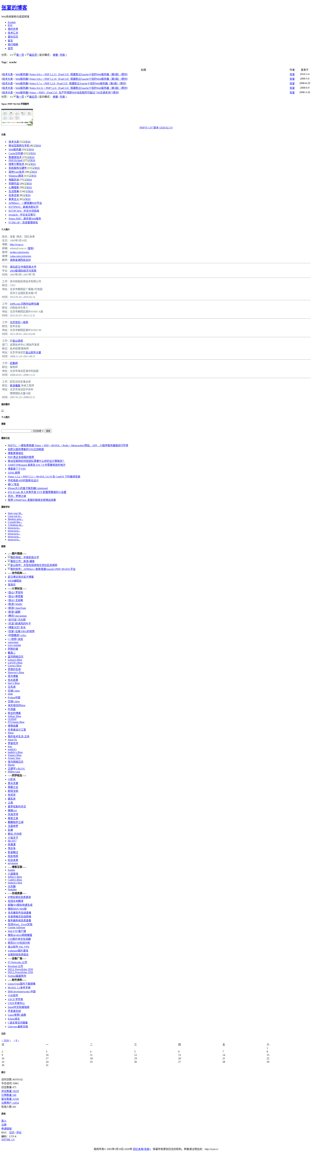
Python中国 (14, 697)
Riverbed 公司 (15, 966)
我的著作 (5, 404)
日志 (11, 1132)
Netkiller (12, 889)
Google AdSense (16, 927)
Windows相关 (16, 175)
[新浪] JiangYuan (17, 608)
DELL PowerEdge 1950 (20, 972)
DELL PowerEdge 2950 (20, 969)
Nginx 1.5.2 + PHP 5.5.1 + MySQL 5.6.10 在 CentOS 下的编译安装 (44, 476)
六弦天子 (13, 837)
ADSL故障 (14, 472)
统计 (3, 1072)
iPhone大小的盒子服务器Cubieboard (28, 488)
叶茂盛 (12, 709)
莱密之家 (13, 818)
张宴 (292, 74)
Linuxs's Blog (15, 659)
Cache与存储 (16, 153)
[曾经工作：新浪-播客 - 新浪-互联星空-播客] (21, 561)
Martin (11, 765)
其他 (3, 1113)
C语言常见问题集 (18, 1022)
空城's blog (14, 690)
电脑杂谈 (14, 179)
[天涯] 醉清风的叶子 (19, 623)
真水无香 (13, 783)
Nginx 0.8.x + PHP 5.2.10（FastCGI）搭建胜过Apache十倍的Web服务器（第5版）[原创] (78, 79)
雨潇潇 (12, 844)
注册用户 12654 (10, 1102)
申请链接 (6, 1128)
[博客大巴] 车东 (17, 627)
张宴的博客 (14, 8)
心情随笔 (14, 187)
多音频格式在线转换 (19, 916)
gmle (10, 693)
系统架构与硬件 (18, 168)
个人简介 (5, 229)
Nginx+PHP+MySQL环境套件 (15, 104)
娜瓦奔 (12, 798)
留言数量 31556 (10, 1099)
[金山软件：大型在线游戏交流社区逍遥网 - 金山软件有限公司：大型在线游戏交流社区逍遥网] (32, 565)
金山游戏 (18, 340)
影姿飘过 (13, 852)
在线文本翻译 (15, 901)
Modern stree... (15, 519)
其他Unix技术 (16, 172)
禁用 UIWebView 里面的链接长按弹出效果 (32, 500)
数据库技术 (15, 157)
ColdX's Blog (15, 879)
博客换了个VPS (17, 468)
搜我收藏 (13, 725)
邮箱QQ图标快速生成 (20, 905)
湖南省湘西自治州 (20, 260)
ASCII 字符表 (15, 999)
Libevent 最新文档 (18, 1026)
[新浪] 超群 (14, 612)
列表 (62, 55)
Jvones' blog (14, 758)
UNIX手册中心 (16, 1003)
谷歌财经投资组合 (18, 954)
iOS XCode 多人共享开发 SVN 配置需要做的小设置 (37, 492)
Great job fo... (15, 516)
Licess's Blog (14, 665)
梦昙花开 (13, 743)
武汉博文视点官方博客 (21, 576)
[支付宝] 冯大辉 (17, 619)
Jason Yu (12, 739)
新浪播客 (15, 385)
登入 (3, 1120)
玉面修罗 (13, 826)
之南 (10, 802)
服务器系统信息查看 (19, 920)
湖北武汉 (15, 266)
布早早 (12, 795)
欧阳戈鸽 (13, 791)
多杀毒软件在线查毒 (19, 912)
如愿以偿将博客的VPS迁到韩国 (26, 449)
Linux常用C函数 (17, 1015)
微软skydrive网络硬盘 (20, 935)
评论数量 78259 (10, 1091)
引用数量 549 (8, 1095)
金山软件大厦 (33, 352)
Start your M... (15, 513)
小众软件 (13, 995)
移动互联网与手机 (19, 145)
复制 (30, 248)
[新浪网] (11, 381)
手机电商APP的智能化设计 (23, 480)
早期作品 (14, 183)
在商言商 (14, 195)
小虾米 (12, 779)
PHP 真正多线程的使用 (21, 457)
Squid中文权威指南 (18, 1007)
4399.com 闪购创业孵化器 (24, 303)
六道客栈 (13, 873)
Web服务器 (21, 74)
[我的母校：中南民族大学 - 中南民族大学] (23, 557)
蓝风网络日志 (15, 656)
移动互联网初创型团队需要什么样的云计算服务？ (36, 461)
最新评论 (5, 507)
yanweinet (13, 642)
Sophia (11, 870)
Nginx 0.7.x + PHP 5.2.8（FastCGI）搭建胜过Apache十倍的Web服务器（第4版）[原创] (77, 83)
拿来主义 (14, 199)
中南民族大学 (28, 266)
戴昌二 (12, 652)
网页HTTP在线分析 (19, 942)
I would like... (15, 522)
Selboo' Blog (14, 716)
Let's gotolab (14, 645)
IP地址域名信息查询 (19, 897)
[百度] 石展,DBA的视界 (21, 631)
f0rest (10, 732)
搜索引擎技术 (16, 164)
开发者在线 (14, 1011)
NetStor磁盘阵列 (17, 976)
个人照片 (5, 417)
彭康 (10, 830)
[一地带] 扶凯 (15, 639)
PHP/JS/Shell (15, 160)
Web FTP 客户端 (17, 931)
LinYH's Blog (15, 662)
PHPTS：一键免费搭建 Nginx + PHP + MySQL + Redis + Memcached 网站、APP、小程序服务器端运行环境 (68, 445)
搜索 (3, 424)
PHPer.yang (14, 771)
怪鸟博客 (13, 676)
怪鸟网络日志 (15, 761)
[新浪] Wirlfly (15, 604)
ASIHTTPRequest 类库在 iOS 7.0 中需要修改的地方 (36, 465)
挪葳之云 (13, 787)
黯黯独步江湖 (15, 822)
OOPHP (12, 719)
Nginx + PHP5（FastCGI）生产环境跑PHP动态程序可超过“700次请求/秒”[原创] (74, 92)
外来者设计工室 (17, 729)
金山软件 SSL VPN (18, 946)
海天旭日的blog (16, 705)
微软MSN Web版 (17, 908)
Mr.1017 (12, 840)
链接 (3, 546)
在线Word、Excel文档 (20, 924)
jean (10, 746)
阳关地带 (13, 856)
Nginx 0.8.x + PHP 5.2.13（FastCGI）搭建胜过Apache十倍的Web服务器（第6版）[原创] (78, 74)
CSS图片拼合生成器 (19, 939)
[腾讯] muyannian (17, 615)
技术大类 (7, 74)
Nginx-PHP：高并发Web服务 (25, 218)
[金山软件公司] (11, 340)
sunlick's (12, 749)
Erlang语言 (14, 1018)
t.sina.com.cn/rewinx (20, 256)
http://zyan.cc (17, 244)
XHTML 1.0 (7, 1139)
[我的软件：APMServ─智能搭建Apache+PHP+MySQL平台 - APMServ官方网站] (42, 569)
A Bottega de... (15, 525)
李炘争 (12, 848)
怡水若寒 (13, 680)
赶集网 (14, 363)
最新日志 (5, 438)
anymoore (13, 863)
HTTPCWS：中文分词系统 (24, 210)
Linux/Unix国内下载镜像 (21, 983)
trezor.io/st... (14, 527)
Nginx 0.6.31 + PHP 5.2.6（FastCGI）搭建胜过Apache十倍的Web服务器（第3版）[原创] (78, 88)
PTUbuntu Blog (16, 722)
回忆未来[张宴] (141, 1149)
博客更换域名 (15, 453)
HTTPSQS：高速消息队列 (23, 207)
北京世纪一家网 (19, 322)
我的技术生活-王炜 (18, 736)
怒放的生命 (14, 669)
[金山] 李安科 (15, 592)
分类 (3, 134)
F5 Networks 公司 (17, 962)
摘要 (55, 55)
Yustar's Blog (14, 755)
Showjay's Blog (16, 672)
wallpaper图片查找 (18, 950)
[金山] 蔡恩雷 (15, 596)
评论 (18, 1132)
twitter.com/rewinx (19, 252)
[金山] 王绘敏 (15, 600)
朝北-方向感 (15, 833)
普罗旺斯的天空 (17, 806)
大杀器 (12, 886)
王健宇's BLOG (16, 768)
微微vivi (12, 810)
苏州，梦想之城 (17, 496)
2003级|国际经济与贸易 (23, 270)
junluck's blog (15, 882)
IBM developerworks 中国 (22, 991)
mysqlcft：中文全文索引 (22, 214)
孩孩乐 (12, 584)
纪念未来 (13, 860)
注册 (3, 1124)
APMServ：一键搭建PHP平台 (25, 203)
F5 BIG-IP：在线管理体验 (23, 222)
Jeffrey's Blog (15, 876)
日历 (3, 1034)
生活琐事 (14, 191)
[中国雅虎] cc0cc (17, 635)
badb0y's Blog (15, 752)
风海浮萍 (13, 814)
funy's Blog (14, 683)
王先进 (12, 686)
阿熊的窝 (13, 649)
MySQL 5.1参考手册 (19, 987)
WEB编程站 (14, 580)
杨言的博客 (14, 713)
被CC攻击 (13, 484)
